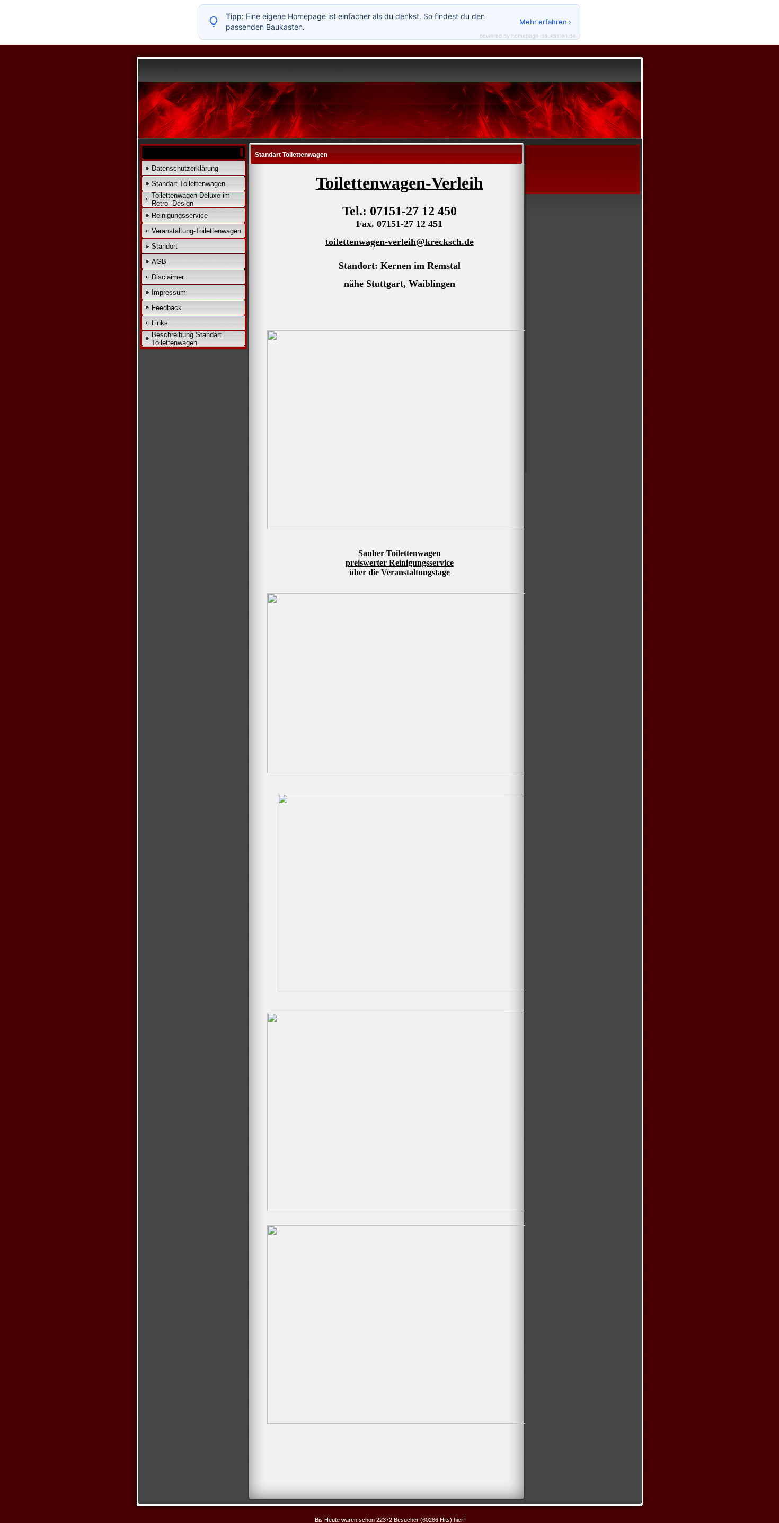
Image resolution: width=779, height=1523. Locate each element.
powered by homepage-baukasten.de (528, 35)
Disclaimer (168, 277)
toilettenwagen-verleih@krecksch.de (399, 241)
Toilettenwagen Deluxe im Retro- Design (191, 199)
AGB (159, 262)
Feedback (167, 308)
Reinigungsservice (180, 215)
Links (160, 323)
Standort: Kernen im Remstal (400, 265)
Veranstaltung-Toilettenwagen (196, 231)
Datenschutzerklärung (185, 168)
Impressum (169, 292)
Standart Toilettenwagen (188, 184)
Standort (165, 246)
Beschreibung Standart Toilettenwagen (187, 339)
